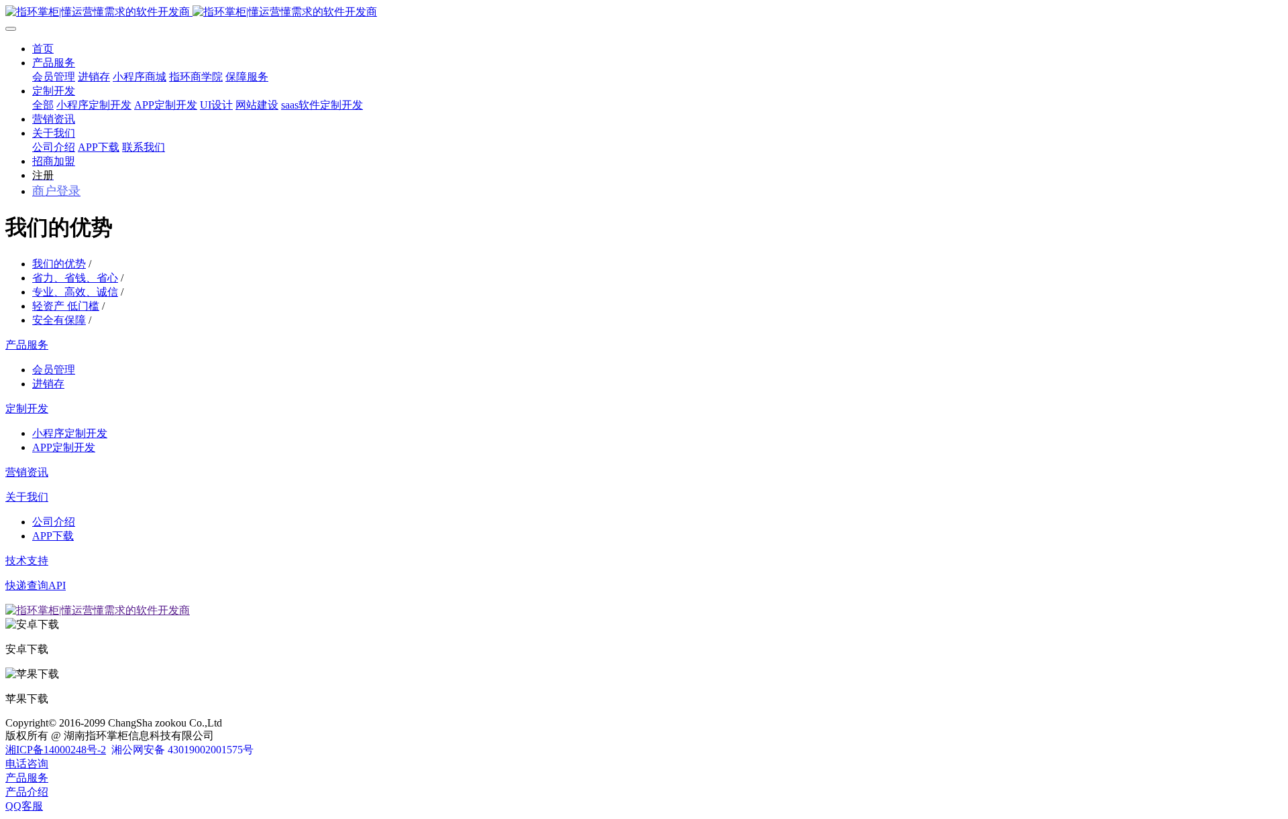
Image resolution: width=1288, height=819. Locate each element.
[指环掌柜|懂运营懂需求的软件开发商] (644, 12)
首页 (43, 48)
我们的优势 (59, 263)
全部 (43, 105)
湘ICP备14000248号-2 (55, 749)
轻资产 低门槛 (65, 306)
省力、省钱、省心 (75, 278)
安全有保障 (59, 320)
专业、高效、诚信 (75, 292)
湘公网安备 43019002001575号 (182, 749)
